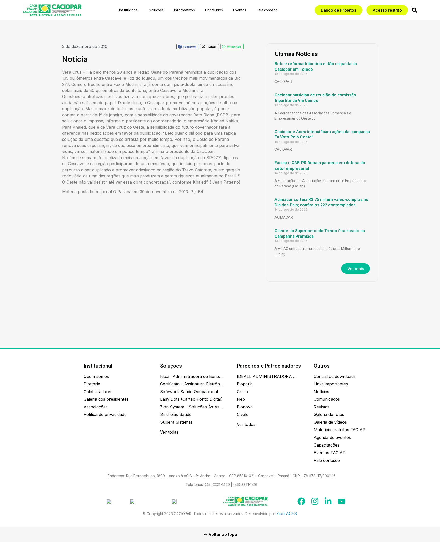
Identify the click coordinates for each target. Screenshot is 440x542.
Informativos (184, 10)
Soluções (156, 10)
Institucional (129, 10)
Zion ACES (286, 513)
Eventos (239, 10)
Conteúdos (214, 10)
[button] (187, 46)
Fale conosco (267, 10)
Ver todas (169, 432)
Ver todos (246, 424)
